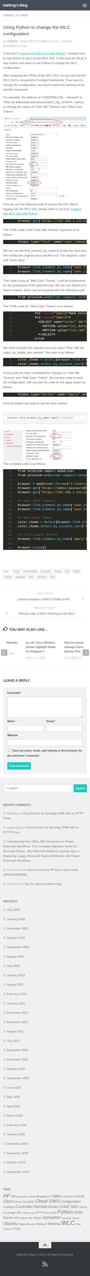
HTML (76, 571)
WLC (52, 577)
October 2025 (16, 938)
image (11, 1212)
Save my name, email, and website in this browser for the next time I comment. (44, 753)
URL (31, 577)
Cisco (16, 571)
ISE (18, 1212)
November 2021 (17, 1022)
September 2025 (18, 947)
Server (8, 1217)
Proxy (45, 1212)
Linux (25, 1212)
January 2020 (16, 1134)
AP (6, 1195)
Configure (9, 1207)
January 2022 (16, 1003)
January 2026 (16, 919)
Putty (53, 1212)
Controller (46, 571)
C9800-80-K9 (69, 1196)
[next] (86, 652)
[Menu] (85, 5)
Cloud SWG (48, 1201)
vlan (33, 1224)
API (13, 1196)
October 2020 (16, 1069)
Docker (53, 1207)
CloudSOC (28, 1201)
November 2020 (17, 1059)
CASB (80, 1196)
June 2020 (14, 1087)
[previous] (4, 652)
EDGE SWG (69, 1207)
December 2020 (17, 1050)
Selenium (20, 577)
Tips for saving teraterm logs (43, 884)
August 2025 (15, 956)
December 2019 (17, 1143)
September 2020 (18, 1078)
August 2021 (15, 1031)
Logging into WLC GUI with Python (42, 53)
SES (16, 1218)
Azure (32, 1196)
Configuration (30, 571)
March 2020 (15, 1115)
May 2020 (13, 1097)
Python (21, 15)
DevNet (40, 1206)
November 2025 (17, 928)
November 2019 (17, 1153)
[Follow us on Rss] (45, 1264)
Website (12, 735)
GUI (67, 571)
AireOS (8, 15)
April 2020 (13, 1106)
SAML (78, 1212)
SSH (30, 1218)
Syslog (75, 1218)
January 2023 (16, 975)
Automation (22, 1196)
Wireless (41, 577)
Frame (58, 571)
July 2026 (13, 909)
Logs (32, 1213)
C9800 (56, 1196)
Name (12, 721)
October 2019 (16, 1162)
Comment (14, 692)
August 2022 (15, 984)
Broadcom (43, 1196)
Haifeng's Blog (15, 5)
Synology (66, 1218)
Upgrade (24, 1224)
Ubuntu (10, 1223)
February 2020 (17, 1125)
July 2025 (13, 965)
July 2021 (13, 1040)
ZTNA (16, 1228)
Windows (41, 1224)
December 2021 (17, 1012)
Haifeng (12, 41)
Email (51, 721)
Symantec (51, 1217)
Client (17, 1201)
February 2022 (17, 994)
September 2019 (18, 1171)
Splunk (23, 1218)
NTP (38, 1212)
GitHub (83, 1207)
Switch (37, 1218)
